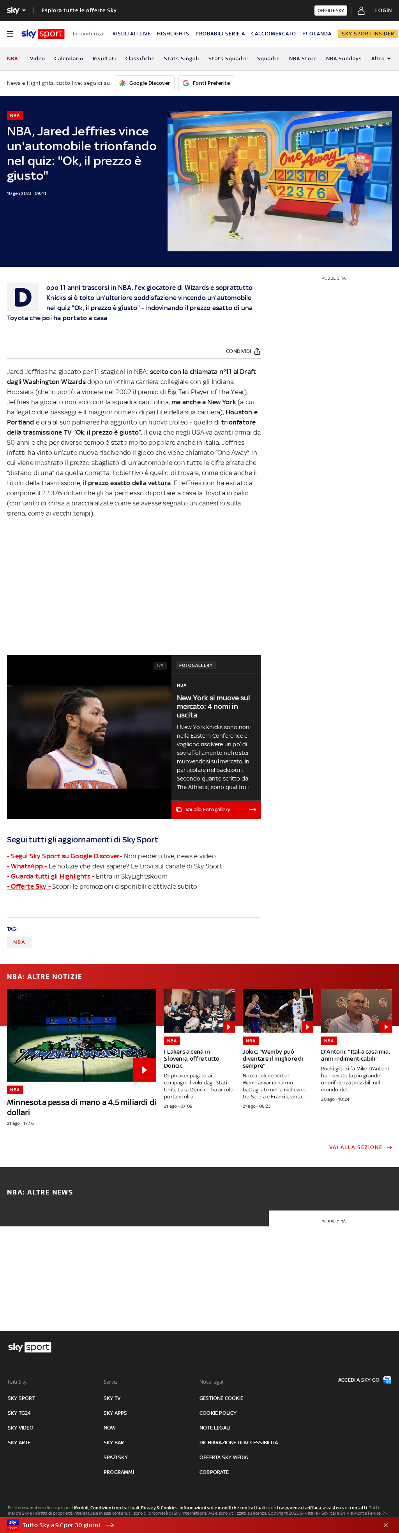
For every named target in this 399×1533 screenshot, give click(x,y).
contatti (358, 1507)
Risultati (104, 58)
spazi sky (116, 1457)
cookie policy (218, 1413)
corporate (214, 1472)
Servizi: (112, 1382)
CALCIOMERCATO (273, 34)
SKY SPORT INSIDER (368, 34)
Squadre (268, 58)
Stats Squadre (228, 58)
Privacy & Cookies (159, 1507)
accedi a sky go (359, 1380)
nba (19, 942)
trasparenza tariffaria (299, 1507)
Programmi (119, 1472)
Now (110, 1428)
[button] (187, 1525)
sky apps (115, 1413)
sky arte (19, 1442)
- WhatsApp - (27, 866)
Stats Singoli (181, 58)
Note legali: (213, 1382)
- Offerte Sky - (29, 886)
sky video (21, 1428)
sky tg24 (19, 1413)
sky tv (112, 1398)
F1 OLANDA (317, 34)
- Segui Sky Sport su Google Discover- (64, 856)
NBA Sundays (344, 58)
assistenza (334, 1507)
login (383, 10)
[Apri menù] (10, 34)
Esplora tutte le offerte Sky (79, 10)
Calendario (69, 58)
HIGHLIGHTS (173, 34)
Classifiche (140, 58)
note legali (215, 1428)
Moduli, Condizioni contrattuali (106, 1507)
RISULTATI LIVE (132, 34)
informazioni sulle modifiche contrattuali (222, 1507)
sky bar (114, 1442)
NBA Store (303, 58)
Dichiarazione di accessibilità (239, 1442)
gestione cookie (221, 1398)
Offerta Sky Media (224, 1457)
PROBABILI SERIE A (220, 34)
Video (37, 58)
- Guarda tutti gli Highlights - (50, 876)
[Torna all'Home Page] (43, 34)
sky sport (21, 1398)
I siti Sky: (17, 1382)
